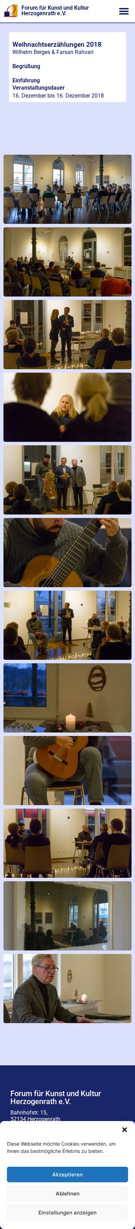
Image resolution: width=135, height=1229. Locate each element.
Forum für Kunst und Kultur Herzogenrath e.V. (55, 10)
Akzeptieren (67, 1174)
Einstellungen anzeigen (67, 1212)
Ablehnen (68, 1193)
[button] (124, 1129)
